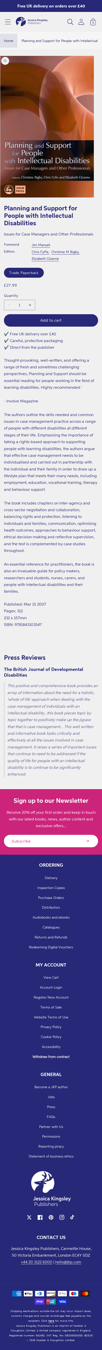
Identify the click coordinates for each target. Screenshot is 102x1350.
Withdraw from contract (51, 1056)
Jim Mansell (41, 245)
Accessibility (51, 1046)
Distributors (51, 907)
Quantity (11, 295)
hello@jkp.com (68, 1262)
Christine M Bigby (65, 252)
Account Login (51, 987)
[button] (8, 22)
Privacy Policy (51, 1027)
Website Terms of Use (51, 1017)
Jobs (51, 1097)
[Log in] (81, 22)
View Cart (51, 977)
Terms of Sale (51, 1007)
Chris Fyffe (40, 252)
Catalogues (51, 927)
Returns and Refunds (51, 937)
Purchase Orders (51, 897)
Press (51, 1107)
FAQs (51, 1117)
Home (8, 41)
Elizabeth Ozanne (45, 258)
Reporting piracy (51, 1146)
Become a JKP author (51, 1087)
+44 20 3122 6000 (36, 1262)
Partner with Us (51, 1126)
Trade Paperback (24, 272)
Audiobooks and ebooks (51, 917)
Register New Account (51, 997)
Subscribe (21, 841)
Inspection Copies (51, 888)
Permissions (51, 1136)
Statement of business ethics (51, 1156)
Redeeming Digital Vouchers (51, 947)
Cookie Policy (51, 1037)
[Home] (32, 22)
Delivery (51, 878)
